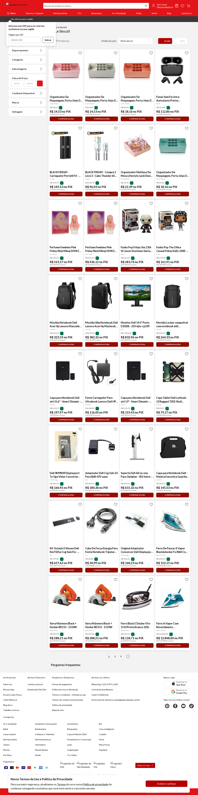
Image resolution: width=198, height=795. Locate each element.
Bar (100, 724)
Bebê (5, 729)
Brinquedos (96, 13)
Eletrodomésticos (43, 739)
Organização (72, 750)
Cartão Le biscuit (35, 684)
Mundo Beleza (41, 750)
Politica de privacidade (62, 705)
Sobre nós (7, 684)
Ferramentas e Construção (79, 739)
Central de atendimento (102, 689)
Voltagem (17, 111)
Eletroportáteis (60, 13)
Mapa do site (58, 710)
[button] (19, 19)
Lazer (69, 744)
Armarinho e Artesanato (46, 724)
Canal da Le (186, 13)
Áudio (138, 13)
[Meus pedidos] (176, 5)
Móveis (6, 750)
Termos (61, 784)
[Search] (146, 6)
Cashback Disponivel (23, 93)
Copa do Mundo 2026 (77, 734)
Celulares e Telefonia (44, 734)
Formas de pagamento (62, 684)
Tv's (79, 13)
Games (6, 744)
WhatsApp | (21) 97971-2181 (104, 684)
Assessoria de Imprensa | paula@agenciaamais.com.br (115, 700)
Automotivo (72, 724)
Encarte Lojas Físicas (12, 695)
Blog (169, 13)
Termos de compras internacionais (67, 700)
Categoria (17, 59)
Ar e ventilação (10, 724)
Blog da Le (7, 705)
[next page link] (128, 656)
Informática (40, 744)
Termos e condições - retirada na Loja (69, 695)
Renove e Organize (34, 13)
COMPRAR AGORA (66, 119)
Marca (15, 102)
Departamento (20, 50)
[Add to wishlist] (80, 53)
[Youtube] (183, 705)
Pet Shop (7, 755)
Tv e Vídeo (72, 755)
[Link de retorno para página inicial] (23, 6)
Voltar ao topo (143, 765)
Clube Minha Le (10, 700)
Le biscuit (18, 27)
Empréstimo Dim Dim (37, 689)
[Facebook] (175, 705)
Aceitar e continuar (166, 783)
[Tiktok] (191, 705)
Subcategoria (19, 68)
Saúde (38, 755)
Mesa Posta (104, 744)
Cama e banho (9, 734)
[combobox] (93, 6)
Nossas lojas (8, 689)
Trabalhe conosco (11, 710)
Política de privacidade (95, 784)
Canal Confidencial (99, 695)
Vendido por (18, 41)
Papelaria (103, 750)
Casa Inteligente (106, 729)
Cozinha (102, 734)
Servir (154, 13)
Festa (101, 739)
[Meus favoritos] (182, 5)
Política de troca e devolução (65, 689)
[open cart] (188, 5)
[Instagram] (167, 705)
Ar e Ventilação (119, 13)
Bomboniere (40, 729)
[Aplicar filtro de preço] (40, 83)
